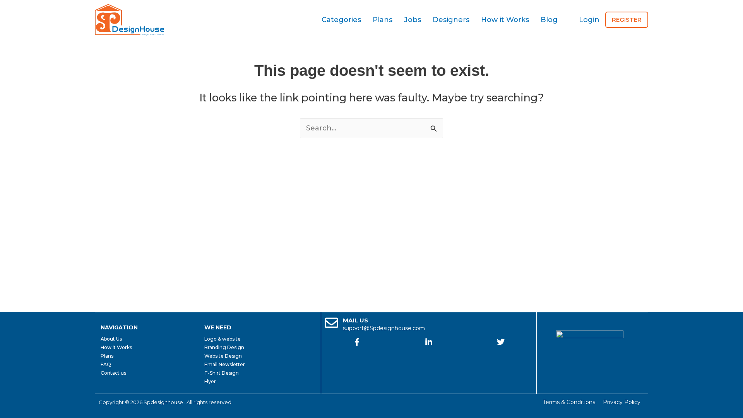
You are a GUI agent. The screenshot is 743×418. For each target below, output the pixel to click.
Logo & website (222, 339)
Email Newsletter (224, 364)
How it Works (505, 19)
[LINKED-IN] (429, 342)
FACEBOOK (357, 355)
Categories (341, 19)
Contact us (113, 373)
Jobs (412, 19)
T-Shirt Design (221, 373)
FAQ (106, 364)
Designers (451, 19)
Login (589, 19)
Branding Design (224, 347)
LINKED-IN (429, 355)
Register (627, 19)
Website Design (223, 356)
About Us (111, 339)
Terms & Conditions (569, 402)
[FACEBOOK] (357, 342)
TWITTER (501, 355)
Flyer (210, 381)
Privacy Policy (621, 402)
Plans (382, 19)
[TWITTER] (501, 342)
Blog (549, 19)
